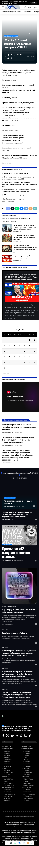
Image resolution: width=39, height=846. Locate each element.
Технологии (12, 606)
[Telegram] (16, 735)
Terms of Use (12, 3)
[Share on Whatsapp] (14, 54)
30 (34, 362)
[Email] (8, 58)
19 (14, 357)
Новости (5, 630)
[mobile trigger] (3, 7)
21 (24, 357)
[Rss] (25, 735)
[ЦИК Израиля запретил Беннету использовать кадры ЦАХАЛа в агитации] (7, 238)
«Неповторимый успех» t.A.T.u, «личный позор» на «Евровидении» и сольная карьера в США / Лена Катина (19, 653)
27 (19, 362)
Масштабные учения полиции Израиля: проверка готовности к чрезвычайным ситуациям (25, 227)
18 (9, 357)
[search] (25, 7)
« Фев (4, 373)
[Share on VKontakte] (17, 54)
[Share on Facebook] (8, 54)
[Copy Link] (11, 58)
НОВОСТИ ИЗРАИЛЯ (19, 478)
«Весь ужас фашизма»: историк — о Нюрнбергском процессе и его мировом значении (19, 427)
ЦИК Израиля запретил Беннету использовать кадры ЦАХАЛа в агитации (24, 237)
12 (14, 351)
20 (19, 357)
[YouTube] (12, 735)
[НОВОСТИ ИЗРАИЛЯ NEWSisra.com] (12, 7)
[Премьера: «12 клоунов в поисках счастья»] (19, 535)
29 (29, 362)
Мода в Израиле (10, 498)
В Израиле (18, 231)
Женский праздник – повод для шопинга (18, 502)
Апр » (8, 373)
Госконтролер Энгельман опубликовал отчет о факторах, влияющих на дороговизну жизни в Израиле (17, 514)
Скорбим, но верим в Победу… (14, 633)
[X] (7, 735)
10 (4, 351)
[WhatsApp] (21, 735)
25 (9, 362)
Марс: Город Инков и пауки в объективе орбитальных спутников (18, 611)
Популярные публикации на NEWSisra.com (20, 472)
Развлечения (7, 544)
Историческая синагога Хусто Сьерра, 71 (16, 219)
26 (15, 362)
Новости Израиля (7, 432)
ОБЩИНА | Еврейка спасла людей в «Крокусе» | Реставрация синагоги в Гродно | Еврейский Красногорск (17, 694)
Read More (6, 163)
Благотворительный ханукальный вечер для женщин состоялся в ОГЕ (18, 178)
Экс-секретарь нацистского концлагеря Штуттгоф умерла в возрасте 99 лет (18, 191)
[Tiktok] (30, 735)
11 (9, 351)
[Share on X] (11, 54)
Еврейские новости (11, 36)
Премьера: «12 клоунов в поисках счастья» (16, 552)
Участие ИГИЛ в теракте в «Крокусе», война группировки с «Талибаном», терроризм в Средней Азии (17, 674)
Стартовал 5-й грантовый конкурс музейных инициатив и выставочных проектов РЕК (19, 184)
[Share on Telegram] (20, 54)
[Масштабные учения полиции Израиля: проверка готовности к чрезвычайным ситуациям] (7, 228)
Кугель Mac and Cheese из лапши (16, 174)
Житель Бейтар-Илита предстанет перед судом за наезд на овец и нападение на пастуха (25, 247)
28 (24, 362)
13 (19, 351)
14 (24, 351)
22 (29, 357)
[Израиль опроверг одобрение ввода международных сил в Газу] (7, 258)
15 (29, 351)
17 (4, 357)
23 (34, 357)
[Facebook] (3, 735)
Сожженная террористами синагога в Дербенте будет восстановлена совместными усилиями (18, 439)
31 (4, 368)
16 (34, 351)
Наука (4, 606)
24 (4, 362)
